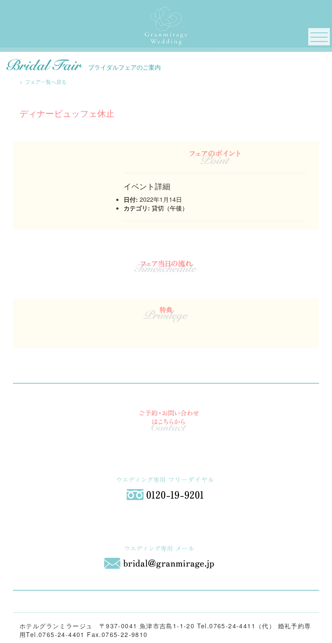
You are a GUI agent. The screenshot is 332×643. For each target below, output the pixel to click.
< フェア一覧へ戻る (43, 81)
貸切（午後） (170, 208)
